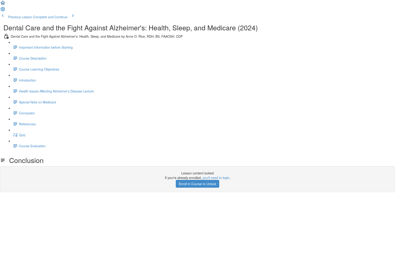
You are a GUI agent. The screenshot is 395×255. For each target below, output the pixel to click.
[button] (2, 4)
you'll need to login (216, 177)
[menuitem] (2, 10)
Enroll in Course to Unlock (197, 183)
